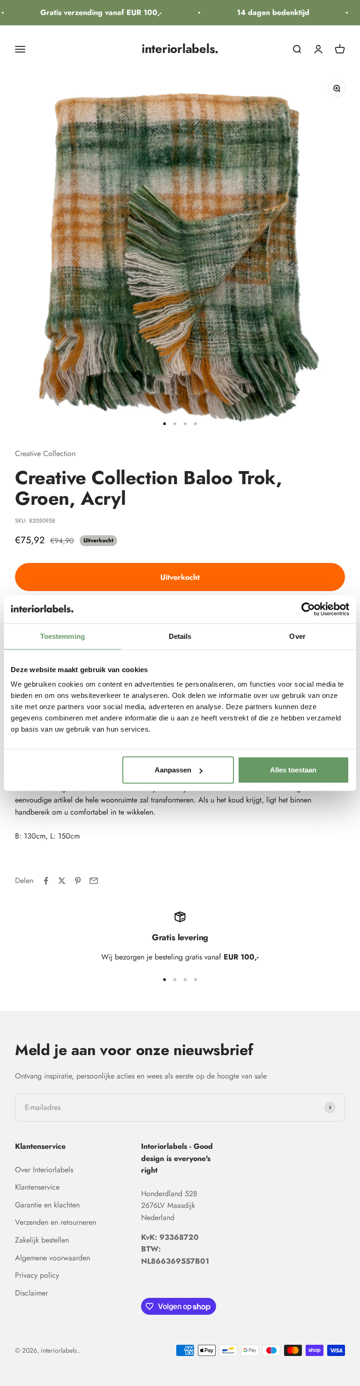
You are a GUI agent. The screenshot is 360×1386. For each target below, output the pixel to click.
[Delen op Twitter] (62, 881)
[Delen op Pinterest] (78, 881)
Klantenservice (37, 1187)
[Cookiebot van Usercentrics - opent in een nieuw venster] (308, 609)
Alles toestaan (293, 770)
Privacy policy (37, 1275)
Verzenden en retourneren (55, 1222)
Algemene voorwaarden (52, 1257)
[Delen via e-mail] (94, 881)
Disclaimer (31, 1293)
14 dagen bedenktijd (267, 12)
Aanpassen (173, 770)
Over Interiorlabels (44, 1169)
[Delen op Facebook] (46, 881)
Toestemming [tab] (62, 636)
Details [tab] (180, 636)
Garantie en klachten (47, 1204)
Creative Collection (45, 453)
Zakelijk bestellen (42, 1240)
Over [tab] (297, 636)
